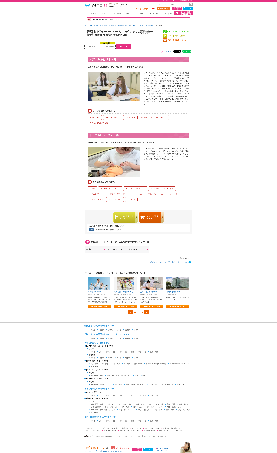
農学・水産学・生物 (174, 407)
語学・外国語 (183, 404)
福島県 (136, 330)
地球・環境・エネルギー (155, 407)
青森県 (93, 330)
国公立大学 (94, 364)
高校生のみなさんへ (152, 428)
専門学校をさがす (110, 430)
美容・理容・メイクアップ (135, 384)
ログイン (188, 8)
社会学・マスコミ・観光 (143, 404)
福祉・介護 (118, 384)
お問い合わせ (90, 428)
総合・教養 (94, 412)
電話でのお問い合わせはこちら (179, 31)
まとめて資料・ (186, 13)
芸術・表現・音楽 (184, 410)
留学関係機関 (95, 366)
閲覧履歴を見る (117, 451)
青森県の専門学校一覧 (124, 25)
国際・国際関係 (96, 407)
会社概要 (119, 436)
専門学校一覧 (112, 25)
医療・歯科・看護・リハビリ (100, 384)
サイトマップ (136, 428)
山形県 (127, 330)
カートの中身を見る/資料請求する (96, 451)
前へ (130, 312)
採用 (145, 436)
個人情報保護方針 (162, 436)
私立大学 (105, 364)
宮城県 (110, 330)
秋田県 (119, 330)
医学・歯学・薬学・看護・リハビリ (119, 375)
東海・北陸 (116, 14)
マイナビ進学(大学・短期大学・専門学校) (96, 25)
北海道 (129, 14)
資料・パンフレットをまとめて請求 (171, 430)
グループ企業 (151, 436)
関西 (103, 14)
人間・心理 (159, 404)
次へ (146, 312)
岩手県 (101, 330)
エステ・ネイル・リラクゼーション (160, 384)
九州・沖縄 (167, 14)
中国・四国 (154, 14)
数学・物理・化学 (111, 407)
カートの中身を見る (163, 8)
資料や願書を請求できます (177, 40)
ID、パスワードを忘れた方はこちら (163, 449)
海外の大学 (138, 364)
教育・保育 (170, 410)
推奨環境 (125, 428)
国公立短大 (116, 364)
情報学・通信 (137, 407)
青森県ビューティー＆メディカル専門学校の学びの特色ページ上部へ (168, 262)
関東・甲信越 (91, 14)
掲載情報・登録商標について (173, 428)
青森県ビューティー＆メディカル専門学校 (142, 25)
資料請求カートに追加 (99, 306)
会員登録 (178, 8)
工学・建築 (125, 407)
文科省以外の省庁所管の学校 (156, 364)
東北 (142, 14)
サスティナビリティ (136, 436)
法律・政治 (110, 404)
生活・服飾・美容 (97, 375)
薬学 (136, 375)
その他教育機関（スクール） (180, 364)
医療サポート (181, 384)
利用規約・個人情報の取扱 (109, 428)
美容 (143, 375)
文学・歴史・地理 (97, 404)
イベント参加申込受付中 (176, 36)
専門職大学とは (149, 430)
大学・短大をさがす (93, 430)
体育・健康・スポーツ (126, 410)
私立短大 (127, 364)
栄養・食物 (158, 410)
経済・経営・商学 (125, 404)
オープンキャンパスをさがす (130, 430)
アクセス (126, 436)
